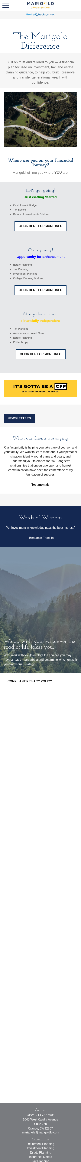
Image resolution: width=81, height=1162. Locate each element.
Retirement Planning (40, 1143)
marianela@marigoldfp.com (40, 1132)
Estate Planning (40, 1152)
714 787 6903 (45, 1115)
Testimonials (40, 484)
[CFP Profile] (40, 395)
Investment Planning (40, 1148)
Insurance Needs (40, 1156)
